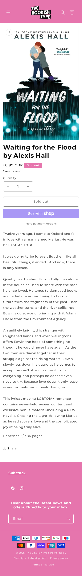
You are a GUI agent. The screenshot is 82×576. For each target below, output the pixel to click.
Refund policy (37, 558)
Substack (17, 473)
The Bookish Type (37, 552)
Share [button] (12, 448)
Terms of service (43, 564)
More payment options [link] (41, 223)
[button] (8, 12)
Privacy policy (59, 558)
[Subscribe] (68, 519)
